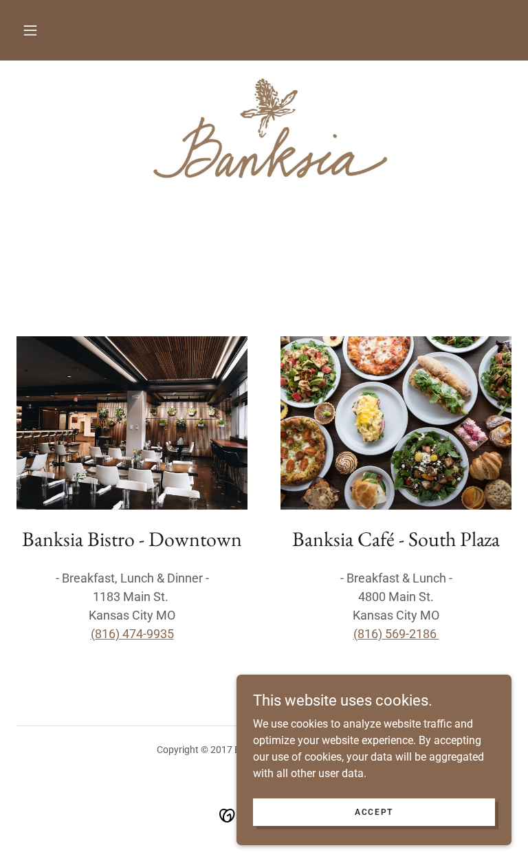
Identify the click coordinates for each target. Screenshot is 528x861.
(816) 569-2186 (396, 633)
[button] (30, 30)
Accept (374, 811)
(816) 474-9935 (132, 633)
